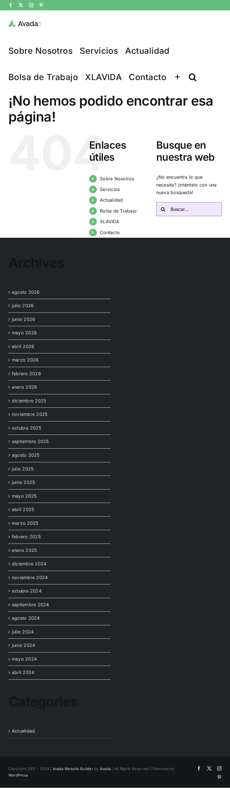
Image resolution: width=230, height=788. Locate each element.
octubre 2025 (27, 428)
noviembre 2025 (30, 414)
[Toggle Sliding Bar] (177, 77)
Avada (105, 768)
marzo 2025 (25, 523)
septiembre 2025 (30, 441)
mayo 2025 (24, 496)
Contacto (110, 232)
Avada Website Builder (73, 768)
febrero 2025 (26, 536)
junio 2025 (23, 482)
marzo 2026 (25, 360)
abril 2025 (23, 509)
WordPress (18, 775)
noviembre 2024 (30, 577)
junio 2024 (23, 645)
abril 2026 (23, 346)
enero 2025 (24, 550)
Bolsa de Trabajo (118, 211)
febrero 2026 (26, 373)
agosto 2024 (26, 618)
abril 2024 (23, 672)
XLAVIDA (109, 221)
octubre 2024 (27, 591)
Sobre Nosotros (117, 178)
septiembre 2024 (30, 604)
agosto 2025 (26, 455)
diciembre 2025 (29, 401)
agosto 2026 (26, 292)
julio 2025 (23, 469)
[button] (193, 77)
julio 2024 (23, 632)
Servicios (110, 189)
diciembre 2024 (29, 563)
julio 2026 (23, 305)
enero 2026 (24, 387)
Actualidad (111, 200)
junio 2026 (23, 319)
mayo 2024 (24, 659)
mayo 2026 (24, 332)
